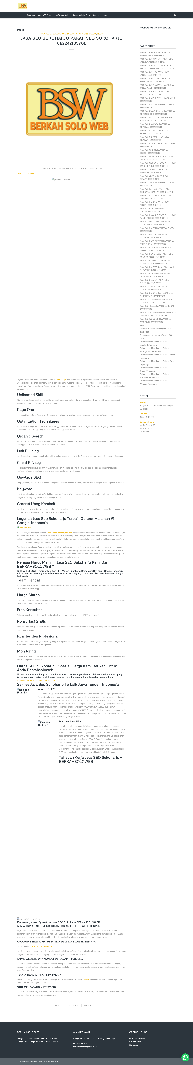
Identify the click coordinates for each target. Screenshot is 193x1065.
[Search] (174, 15)
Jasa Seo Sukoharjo (25, 173)
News (100, 34)
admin (88, 1006)
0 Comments (74, 1006)
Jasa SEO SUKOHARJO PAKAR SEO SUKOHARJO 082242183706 (68, 34)
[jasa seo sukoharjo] (71, 109)
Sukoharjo (61, 379)
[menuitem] (21, 15)
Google (86, 979)
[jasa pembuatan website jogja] (71, 527)
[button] (185, 1057)
